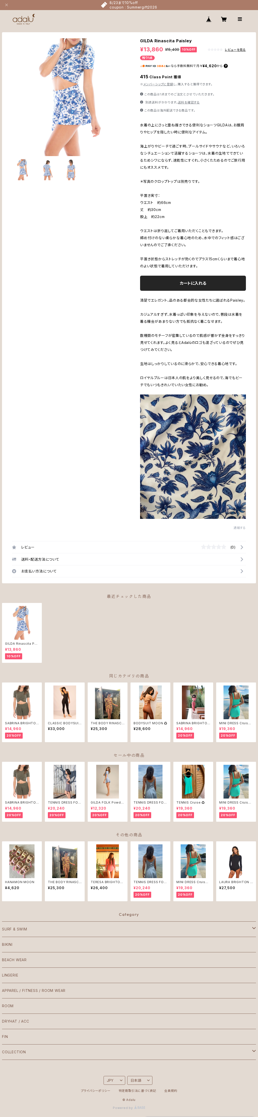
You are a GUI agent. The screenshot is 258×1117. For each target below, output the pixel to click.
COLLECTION (14, 1052)
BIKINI (7, 944)
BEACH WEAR (14, 960)
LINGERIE (10, 975)
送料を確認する (189, 102)
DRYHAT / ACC (15, 1021)
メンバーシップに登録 (158, 84)
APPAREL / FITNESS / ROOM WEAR (34, 990)
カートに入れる (193, 283)
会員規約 (170, 1091)
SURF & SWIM (14, 929)
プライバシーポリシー (96, 1091)
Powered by (123, 1108)
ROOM (8, 1006)
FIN (5, 1036)
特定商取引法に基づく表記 (137, 1091)
